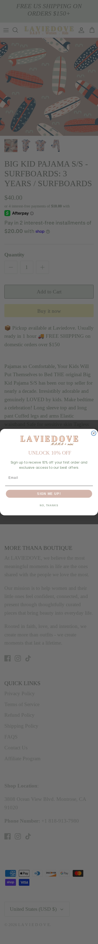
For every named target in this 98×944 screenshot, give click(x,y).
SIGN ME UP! (49, 493)
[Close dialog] (93, 433)
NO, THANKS (49, 505)
